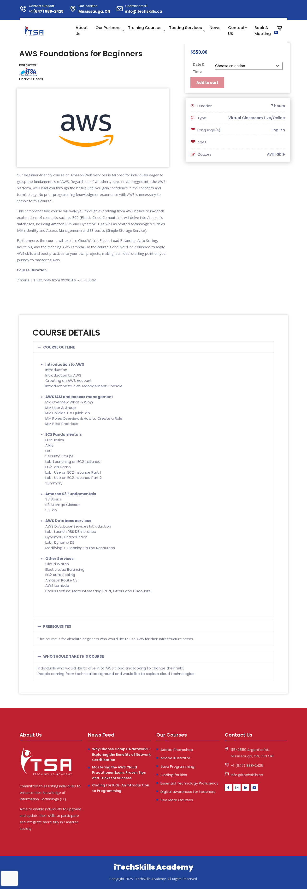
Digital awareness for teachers (187, 791)
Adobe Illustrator (175, 758)
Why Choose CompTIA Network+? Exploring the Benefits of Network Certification (121, 754)
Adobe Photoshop (176, 749)
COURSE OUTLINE (59, 347)
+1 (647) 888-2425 (46, 11)
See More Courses (176, 799)
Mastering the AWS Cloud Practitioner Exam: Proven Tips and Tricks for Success (119, 772)
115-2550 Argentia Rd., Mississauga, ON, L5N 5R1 (252, 753)
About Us (82, 30)
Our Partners (107, 27)
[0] (280, 32)
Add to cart (207, 82)
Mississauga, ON (94, 11)
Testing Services (185, 27)
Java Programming (177, 766)
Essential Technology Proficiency (189, 783)
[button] (153, 347)
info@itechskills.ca (143, 11)
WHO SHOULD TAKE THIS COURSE (73, 656)
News (215, 27)
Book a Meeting (262, 30)
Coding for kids (173, 774)
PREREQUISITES (57, 626)
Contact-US (237, 30)
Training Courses (144, 27)
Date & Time (198, 68)
